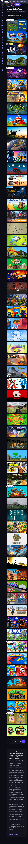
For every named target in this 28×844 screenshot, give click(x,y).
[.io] (2, 50)
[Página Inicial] (2, 7)
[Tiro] (2, 66)
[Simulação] (2, 61)
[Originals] (2, 20)
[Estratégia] (2, 48)
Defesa (12, 6)
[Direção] (2, 42)
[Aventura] (2, 34)
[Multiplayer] (2, 23)
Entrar (17, 4)
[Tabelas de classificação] (2, 25)
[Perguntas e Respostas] (2, 55)
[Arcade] (2, 32)
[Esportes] (2, 45)
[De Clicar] (2, 40)
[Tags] (2, 70)
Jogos (8, 6)
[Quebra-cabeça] (2, 58)
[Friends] (2, 4)
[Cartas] (2, 37)
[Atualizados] (2, 17)
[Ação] (2, 29)
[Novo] (2, 12)
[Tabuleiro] (2, 63)
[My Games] (7, 4)
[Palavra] (2, 53)
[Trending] (2, 15)
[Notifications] (11, 4)
